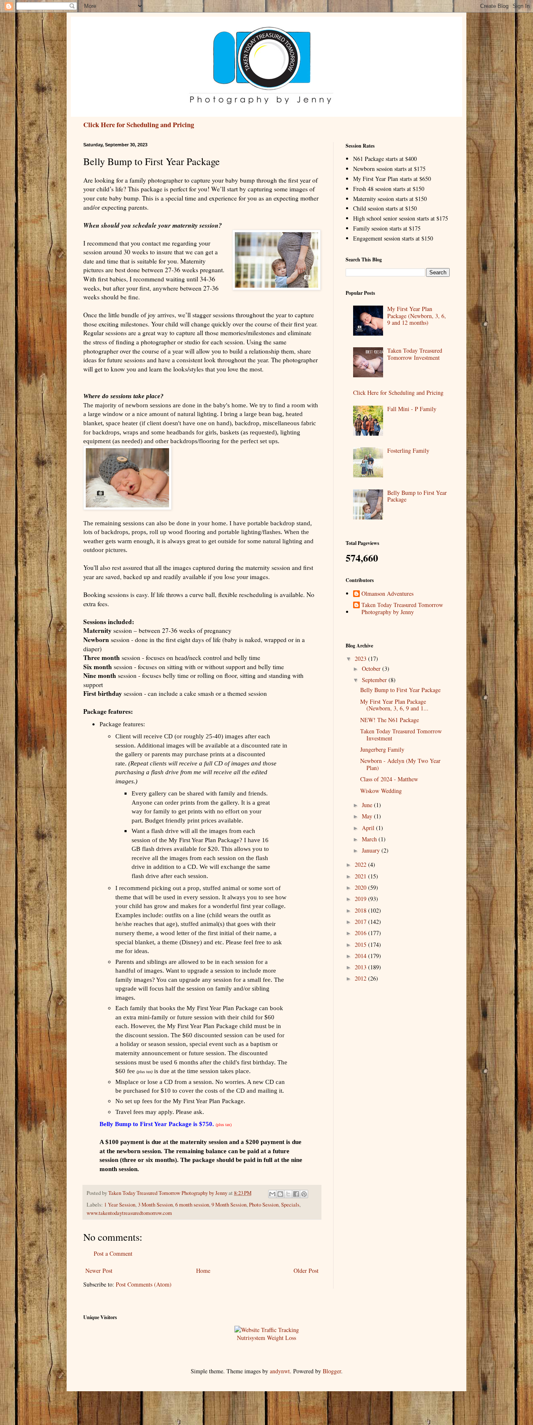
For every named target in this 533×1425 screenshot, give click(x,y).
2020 (361, 887)
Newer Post (98, 1270)
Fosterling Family (408, 450)
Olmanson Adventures (387, 593)
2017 (361, 922)
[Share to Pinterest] (304, 1194)
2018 (361, 910)
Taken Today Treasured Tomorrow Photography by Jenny (402, 609)
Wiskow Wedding (381, 791)
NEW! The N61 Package (389, 720)
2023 (361, 658)
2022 (361, 864)
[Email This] (272, 1194)
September (375, 680)
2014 (361, 956)
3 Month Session (155, 1204)
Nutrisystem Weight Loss (266, 1338)
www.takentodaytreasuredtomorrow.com (129, 1213)
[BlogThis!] (280, 1194)
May (368, 816)
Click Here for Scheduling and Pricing (138, 125)
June (368, 805)
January (371, 850)
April (369, 828)
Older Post (306, 1270)
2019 (361, 899)
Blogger (332, 1371)
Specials (290, 1204)
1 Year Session (119, 1204)
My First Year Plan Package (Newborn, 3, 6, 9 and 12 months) (416, 316)
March (370, 839)
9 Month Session (229, 1204)
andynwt (280, 1371)
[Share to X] (288, 1194)
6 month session (192, 1204)
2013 (361, 967)
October (372, 668)
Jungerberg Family (382, 749)
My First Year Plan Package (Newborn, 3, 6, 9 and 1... (394, 704)
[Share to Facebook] (296, 1194)
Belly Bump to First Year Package (417, 496)
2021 (361, 876)
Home (203, 1270)
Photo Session (264, 1204)
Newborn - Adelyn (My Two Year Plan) (400, 764)
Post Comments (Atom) (144, 1284)
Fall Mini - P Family (411, 409)
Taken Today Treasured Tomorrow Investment (414, 353)
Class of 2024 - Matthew (389, 779)
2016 (361, 933)
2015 (361, 944)
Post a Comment (113, 1253)
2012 (361, 978)
